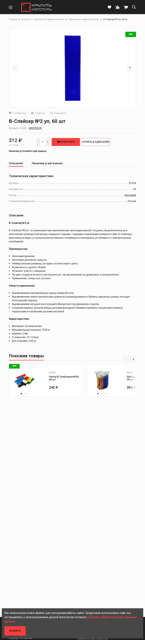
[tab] (16, 163)
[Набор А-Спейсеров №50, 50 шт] (102, 380)
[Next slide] (129, 67)
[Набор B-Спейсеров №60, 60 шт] (24, 380)
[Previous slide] (15, 67)
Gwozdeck (35, 128)
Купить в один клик (95, 141)
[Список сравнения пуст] (117, 7)
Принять (15, 630)
